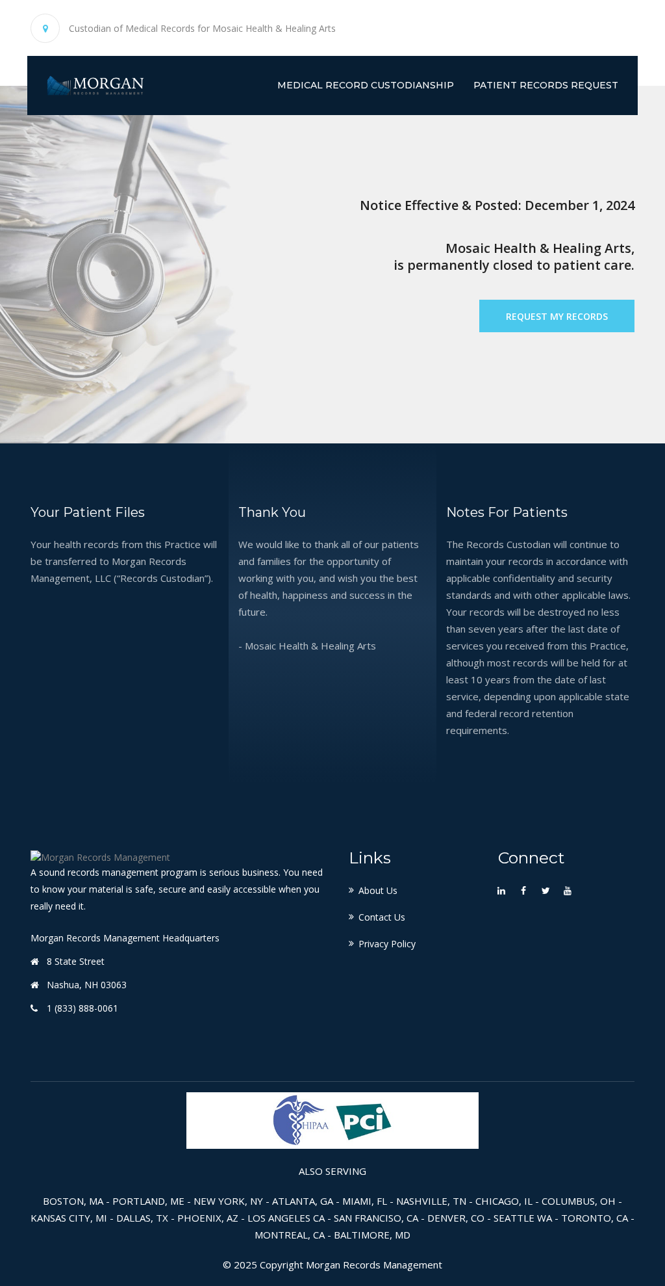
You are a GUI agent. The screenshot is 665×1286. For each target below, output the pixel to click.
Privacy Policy (387, 944)
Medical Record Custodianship (365, 85)
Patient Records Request (545, 85)
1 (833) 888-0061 (82, 1008)
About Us (377, 890)
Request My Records (557, 316)
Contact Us (381, 917)
